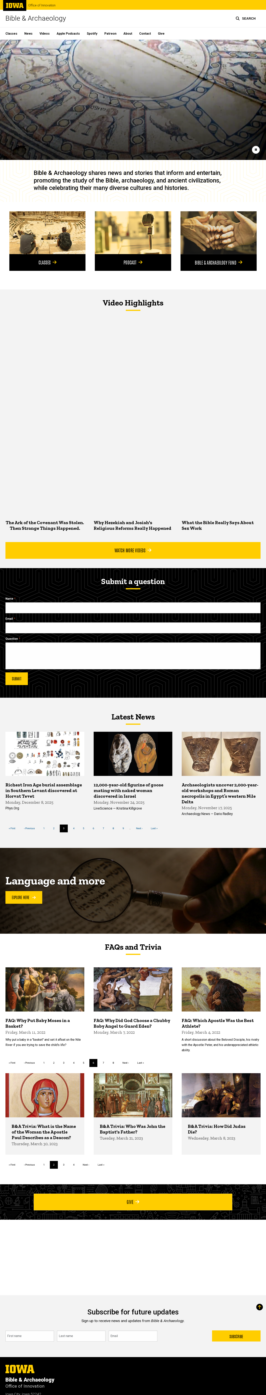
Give (161, 33)
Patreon (110, 33)
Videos (45, 33)
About (127, 33)
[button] (246, 18)
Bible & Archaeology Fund (215, 262)
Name (9, 598)
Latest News (133, 716)
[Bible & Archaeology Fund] (219, 232)
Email (9, 618)
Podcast (130, 262)
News (28, 33)
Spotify (92, 33)
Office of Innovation (41, 5)
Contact (145, 33)
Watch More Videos (130, 550)
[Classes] (47, 232)
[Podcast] (133, 232)
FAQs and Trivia (133, 947)
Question (11, 638)
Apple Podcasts (68, 33)
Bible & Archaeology (35, 18)
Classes (11, 33)
